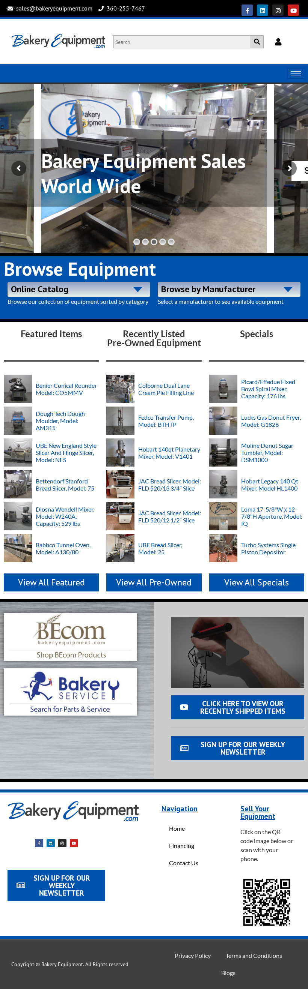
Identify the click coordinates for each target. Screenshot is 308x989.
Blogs (228, 972)
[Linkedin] (262, 10)
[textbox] (79, 288)
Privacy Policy (193, 955)
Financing (181, 845)
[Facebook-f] (247, 10)
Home (177, 828)
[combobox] (79, 289)
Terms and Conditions (254, 955)
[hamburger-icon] (295, 73)
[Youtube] (293, 10)
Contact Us (183, 862)
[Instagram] (278, 10)
